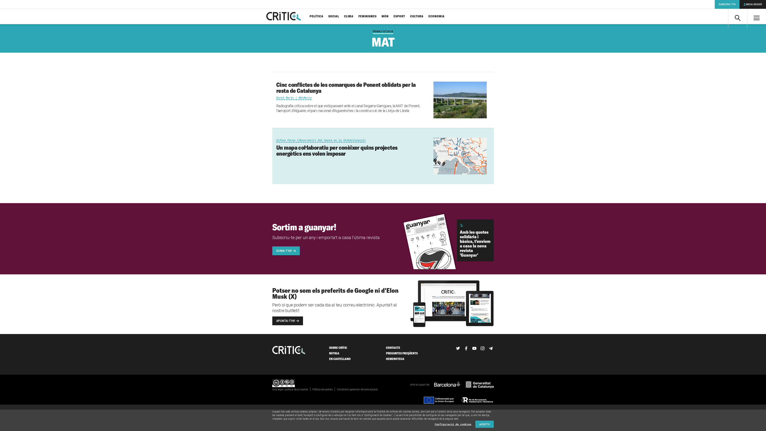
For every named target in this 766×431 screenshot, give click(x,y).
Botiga (334, 353)
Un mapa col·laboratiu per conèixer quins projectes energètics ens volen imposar (337, 150)
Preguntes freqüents (402, 353)
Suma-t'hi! (284, 250)
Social (333, 16)
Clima (348, 16)
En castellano (340, 359)
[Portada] (283, 16)
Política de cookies (322, 389)
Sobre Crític (338, 348)
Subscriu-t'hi (727, 4)
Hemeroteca (383, 31)
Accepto (484, 424)
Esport (399, 16)
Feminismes (367, 16)
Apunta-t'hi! (285, 320)
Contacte (393, 348)
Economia (436, 16)
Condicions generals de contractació (357, 389)
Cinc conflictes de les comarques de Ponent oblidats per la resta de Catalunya (346, 87)
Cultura (416, 16)
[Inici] (288, 350)
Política (316, 16)
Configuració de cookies (453, 424)
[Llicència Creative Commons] (283, 383)
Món (385, 16)
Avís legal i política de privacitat (290, 389)
